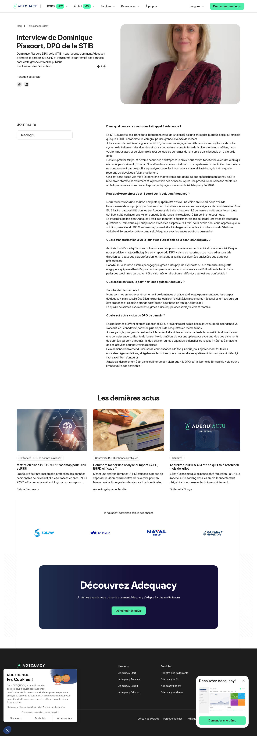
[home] (25, 6)
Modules (166, 666)
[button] (57, 6)
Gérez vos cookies (148, 718)
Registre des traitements (174, 672)
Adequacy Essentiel (129, 679)
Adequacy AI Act (170, 679)
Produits (123, 666)
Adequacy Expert (128, 685)
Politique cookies (173, 718)
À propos (151, 6)
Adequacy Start (127, 672)
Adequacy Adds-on (129, 692)
